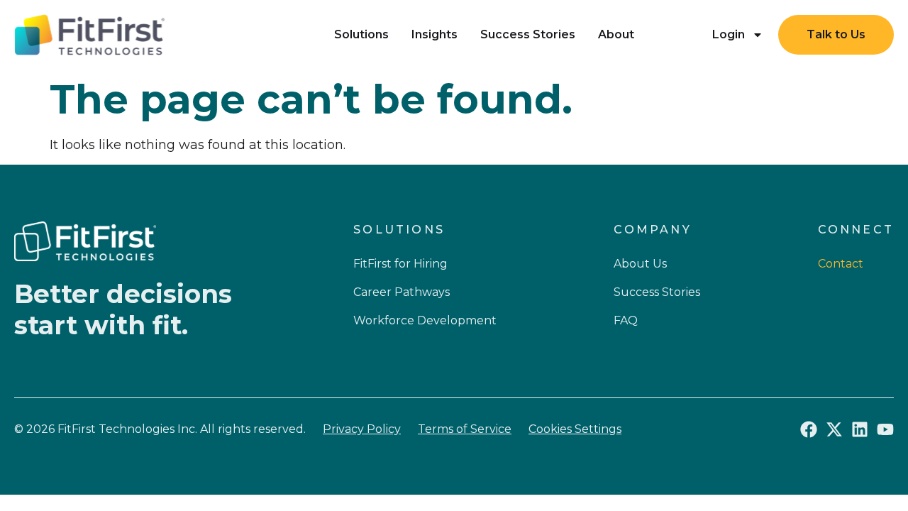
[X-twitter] (834, 429)
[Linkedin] (859, 429)
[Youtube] (885, 429)
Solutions (361, 34)
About (616, 34)
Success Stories (527, 34)
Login (728, 34)
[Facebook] (808, 429)
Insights (434, 34)
